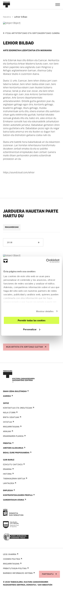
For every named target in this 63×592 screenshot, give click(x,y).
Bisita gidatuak (11, 417)
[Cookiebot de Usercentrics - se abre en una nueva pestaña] (46, 261)
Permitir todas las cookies (31, 320)
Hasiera (7, 17)
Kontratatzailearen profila (18, 495)
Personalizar (30, 329)
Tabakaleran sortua (14, 479)
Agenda (7, 396)
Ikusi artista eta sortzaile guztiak (24, 347)
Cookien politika (11, 559)
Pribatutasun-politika (15, 569)
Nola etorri (9, 413)
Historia (7, 474)
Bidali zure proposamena (16, 453)
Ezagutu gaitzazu (13, 465)
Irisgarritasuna (11, 427)
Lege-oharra (9, 554)
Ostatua (7, 422)
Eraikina (7, 469)
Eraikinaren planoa (13, 436)
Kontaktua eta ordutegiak (17, 408)
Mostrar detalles (45, 311)
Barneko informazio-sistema (18, 573)
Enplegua (8, 491)
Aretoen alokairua (13, 448)
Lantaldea (8, 483)
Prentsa (7, 443)
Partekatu (48, 574)
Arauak (7, 432)
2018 (9, 243)
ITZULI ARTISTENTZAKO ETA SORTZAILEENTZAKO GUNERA (32, 33)
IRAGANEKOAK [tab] (12, 227)
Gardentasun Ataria (13, 500)
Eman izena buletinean (15, 391)
